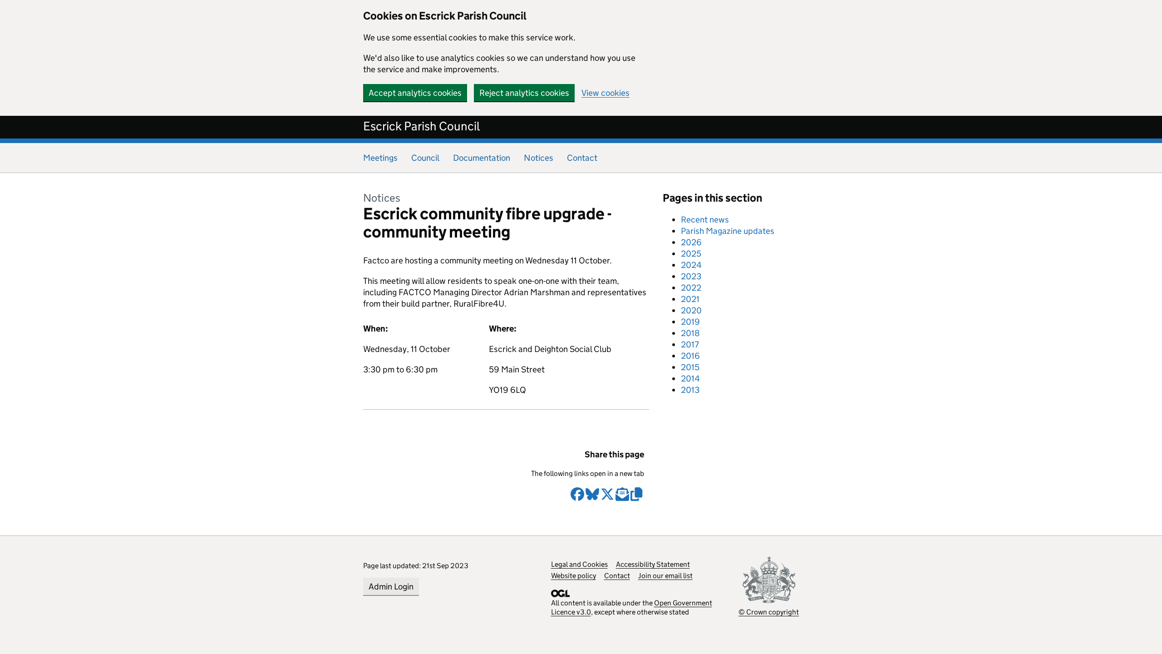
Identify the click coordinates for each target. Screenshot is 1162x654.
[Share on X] (607, 498)
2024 (691, 265)
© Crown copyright (769, 612)
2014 (690, 378)
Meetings (380, 158)
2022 (691, 287)
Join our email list (665, 575)
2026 (691, 242)
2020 (691, 310)
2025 (691, 253)
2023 (691, 276)
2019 (690, 322)
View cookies (605, 93)
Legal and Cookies (579, 564)
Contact (582, 158)
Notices (538, 158)
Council (425, 158)
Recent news (705, 219)
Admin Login (391, 586)
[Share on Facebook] (577, 498)
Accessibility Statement (653, 564)
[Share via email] (622, 498)
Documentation (481, 158)
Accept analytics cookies (415, 93)
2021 (690, 299)
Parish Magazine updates (727, 231)
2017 (690, 344)
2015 (690, 367)
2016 (690, 356)
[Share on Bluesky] (592, 498)
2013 (690, 390)
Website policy (573, 575)
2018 (690, 333)
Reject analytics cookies (524, 93)
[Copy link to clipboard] (637, 498)
